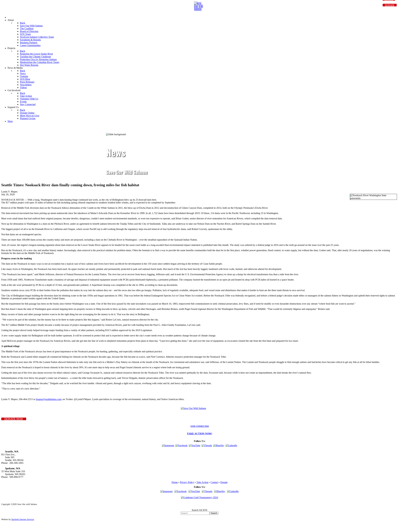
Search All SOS (199, 510)
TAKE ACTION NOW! (199, 433)
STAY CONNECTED (199, 426)
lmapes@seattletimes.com (48, 399)
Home (175, 482)
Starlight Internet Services (22, 519)
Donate (224, 482)
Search (214, 513)
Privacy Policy (187, 482)
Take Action (202, 482)
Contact (214, 482)
